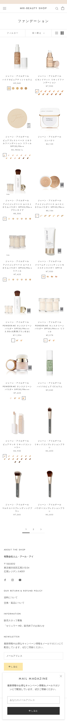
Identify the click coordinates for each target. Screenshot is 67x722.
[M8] (39, 94)
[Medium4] (21, 88)
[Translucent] (45, 340)
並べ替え (37, 33)
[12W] (21, 459)
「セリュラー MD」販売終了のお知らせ (24, 625)
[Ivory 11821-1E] (4, 218)
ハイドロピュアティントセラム (17, 79)
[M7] (62, 91)
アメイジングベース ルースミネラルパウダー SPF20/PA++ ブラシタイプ (17, 207)
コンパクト (49, 140)
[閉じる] (61, 676)
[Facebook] (5, 580)
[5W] (21, 456)
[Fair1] (9, 88)
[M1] (37, 91)
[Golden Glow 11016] (62, 216)
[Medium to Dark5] (26, 88)
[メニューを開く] (4, 8)
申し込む (33, 710)
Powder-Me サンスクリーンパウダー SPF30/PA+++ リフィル (50, 328)
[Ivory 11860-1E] (4, 279)
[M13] (60, 94)
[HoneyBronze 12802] (15, 158)
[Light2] (13, 88)
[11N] (17, 459)
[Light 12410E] (43, 276)
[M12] (56, 94)
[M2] (41, 91)
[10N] (13, 459)
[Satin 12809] (21, 155)
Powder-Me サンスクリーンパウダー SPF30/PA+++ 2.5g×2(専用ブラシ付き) (17, 328)
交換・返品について (14, 602)
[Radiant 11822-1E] (13, 218)
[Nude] (17, 340)
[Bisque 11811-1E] (9, 218)
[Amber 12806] (26, 155)
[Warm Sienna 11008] (49, 216)
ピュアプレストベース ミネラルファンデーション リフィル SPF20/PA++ (17, 143)
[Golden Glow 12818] (7, 158)
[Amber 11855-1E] (21, 279)
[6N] (26, 456)
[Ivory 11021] (37, 216)
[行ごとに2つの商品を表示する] (62, 33)
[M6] (58, 91)
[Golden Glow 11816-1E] (30, 218)
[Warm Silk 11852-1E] (17, 279)
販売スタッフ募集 (13, 620)
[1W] (4, 456)
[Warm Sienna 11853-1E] (26, 279)
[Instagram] (12, 580)
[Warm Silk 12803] (17, 155)
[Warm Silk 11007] (54, 216)
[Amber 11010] (45, 216)
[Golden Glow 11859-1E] (30, 279)
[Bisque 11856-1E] (9, 279)
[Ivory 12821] (9, 155)
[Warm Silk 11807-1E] (17, 218)
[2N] (9, 456)
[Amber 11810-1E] (21, 218)
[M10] (47, 94)
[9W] (9, 459)
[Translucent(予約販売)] (13, 340)
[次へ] (41, 529)
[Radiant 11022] (58, 216)
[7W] (30, 456)
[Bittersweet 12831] (28, 158)
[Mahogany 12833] (23, 158)
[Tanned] (23, 398)
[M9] (43, 94)
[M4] (49, 91)
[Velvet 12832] (19, 158)
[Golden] (21, 340)
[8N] (4, 459)
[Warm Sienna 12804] (30, 155)
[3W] (13, 456)
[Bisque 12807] (4, 155)
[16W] (19, 462)
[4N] (17, 456)
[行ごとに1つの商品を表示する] (56, 33)
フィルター (13, 33)
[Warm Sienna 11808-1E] (26, 218)
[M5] (54, 91)
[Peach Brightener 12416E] (56, 276)
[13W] (26, 459)
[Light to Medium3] (17, 88)
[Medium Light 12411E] (47, 276)
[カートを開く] (62, 8)
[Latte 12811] (11, 158)
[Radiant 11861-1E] (13, 279)
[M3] (45, 91)
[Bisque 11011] (41, 216)
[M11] (52, 94)
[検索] (56, 8)
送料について (11, 597)
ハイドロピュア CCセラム (50, 386)
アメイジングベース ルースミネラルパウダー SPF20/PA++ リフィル (17, 268)
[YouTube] (20, 580)
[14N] (30, 459)
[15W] (15, 462)
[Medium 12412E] (52, 276)
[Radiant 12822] (13, 155)
